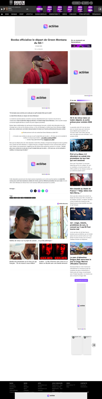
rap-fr (11, 197)
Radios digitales (41, 14)
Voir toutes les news (81, 280)
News (7, 14)
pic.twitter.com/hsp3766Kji (48, 137)
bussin (33, 197)
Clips (67, 387)
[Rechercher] (91, 2)
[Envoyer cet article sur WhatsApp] (42, 191)
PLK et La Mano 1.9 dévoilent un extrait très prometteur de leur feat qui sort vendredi (80, 157)
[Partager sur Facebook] (31, 191)
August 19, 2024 (49, 139)
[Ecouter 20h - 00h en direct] (81, 45)
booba (15, 197)
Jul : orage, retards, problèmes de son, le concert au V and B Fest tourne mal (80, 226)
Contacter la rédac (29, 392)
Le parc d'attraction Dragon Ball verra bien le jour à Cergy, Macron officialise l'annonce (80, 260)
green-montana (27, 197)
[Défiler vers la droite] (94, 345)
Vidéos (64, 14)
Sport (21, 14)
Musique (14, 14)
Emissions (12, 385)
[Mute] (27, 9)
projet (22, 197)
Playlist (12, 388)
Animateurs (13, 387)
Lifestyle (29, 14)
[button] (77, 345)
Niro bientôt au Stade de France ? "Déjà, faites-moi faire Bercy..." (81, 191)
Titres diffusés (84, 14)
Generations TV (54, 14)
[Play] (2, 9)
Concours (72, 14)
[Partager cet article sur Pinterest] (38, 191)
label (19, 197)
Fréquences (96, 14)
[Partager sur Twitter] (35, 191)
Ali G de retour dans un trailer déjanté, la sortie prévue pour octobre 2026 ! (81, 121)
